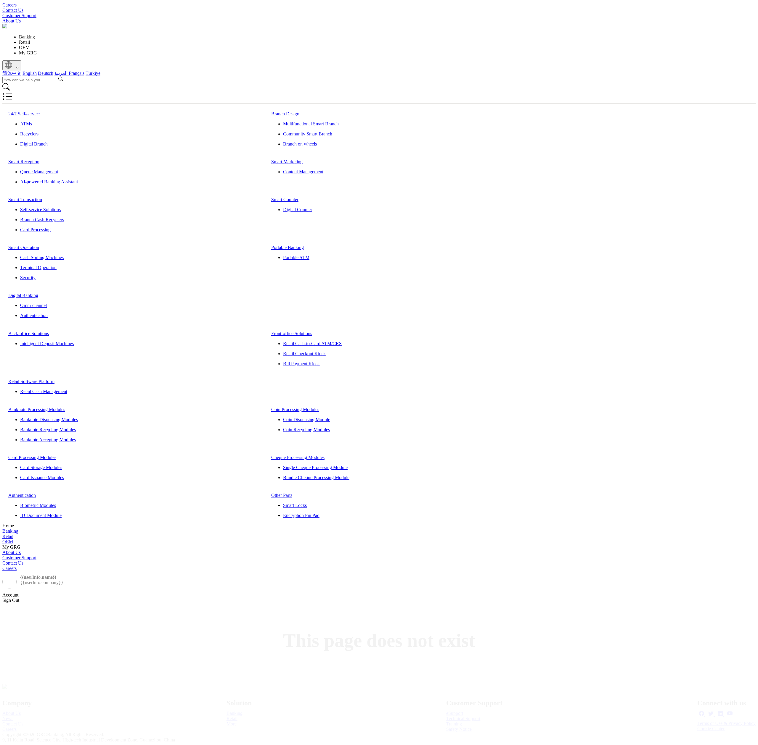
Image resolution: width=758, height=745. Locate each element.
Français (76, 73)
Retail (7, 536)
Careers (9, 4)
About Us (11, 20)
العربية (61, 73)
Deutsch (45, 73)
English (30, 73)
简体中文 (11, 73)
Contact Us (12, 10)
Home (8, 525)
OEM (7, 541)
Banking (10, 531)
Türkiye (93, 73)
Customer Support (19, 15)
